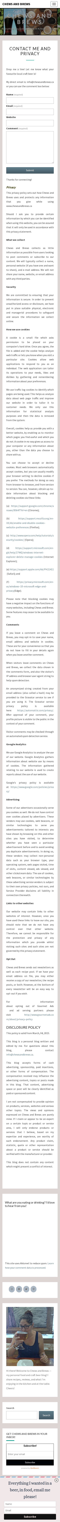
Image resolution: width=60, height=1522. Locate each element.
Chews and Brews (16, 4)
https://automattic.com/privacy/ (35, 710)
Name (14, 94)
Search (10, 1408)
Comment (17, 128)
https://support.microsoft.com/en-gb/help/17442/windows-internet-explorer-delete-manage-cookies (30, 552)
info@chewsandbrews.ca (19, 1054)
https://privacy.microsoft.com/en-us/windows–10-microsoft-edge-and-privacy (30, 586)
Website (11, 117)
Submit (30, 170)
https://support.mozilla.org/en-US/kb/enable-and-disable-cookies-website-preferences (30, 523)
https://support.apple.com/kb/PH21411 (32, 569)
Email (14, 105)
